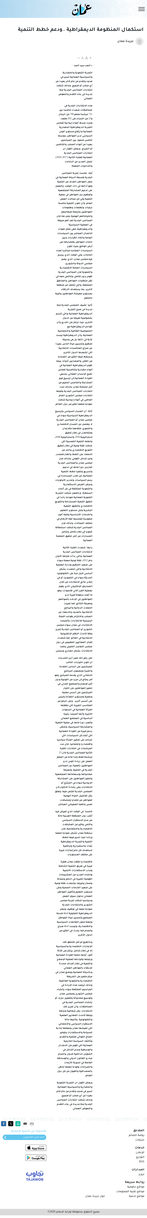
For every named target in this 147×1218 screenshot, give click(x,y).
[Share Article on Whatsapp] (18, 1124)
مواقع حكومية (135, 1187)
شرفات (139, 1140)
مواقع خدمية (136, 1196)
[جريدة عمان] (81, 9)
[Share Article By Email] (25, 1124)
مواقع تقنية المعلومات (130, 1191)
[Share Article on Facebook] (3, 1124)
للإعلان (140, 1152)
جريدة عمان (125, 41)
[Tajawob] (34, 1175)
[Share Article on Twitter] (10, 1124)
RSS (141, 1162)
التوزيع (140, 1157)
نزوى (141, 1174)
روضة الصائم (136, 1135)
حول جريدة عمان (95, 1196)
